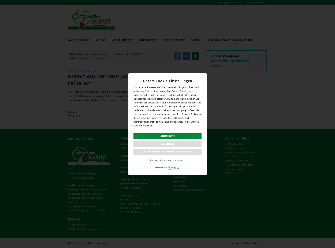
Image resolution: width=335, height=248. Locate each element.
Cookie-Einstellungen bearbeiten (167, 151)
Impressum (180, 160)
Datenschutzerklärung (160, 160)
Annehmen (167, 136)
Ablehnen (167, 144)
